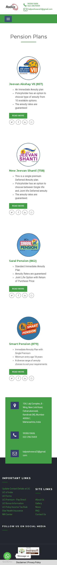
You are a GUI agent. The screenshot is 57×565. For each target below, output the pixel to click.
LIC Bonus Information (13, 503)
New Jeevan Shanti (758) (27, 170)
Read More (18, 116)
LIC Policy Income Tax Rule (15, 507)
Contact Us (40, 514)
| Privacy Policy (34, 562)
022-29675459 (34, 6)
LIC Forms (7, 496)
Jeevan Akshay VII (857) (26, 84)
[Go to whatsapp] (7, 556)
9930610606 (33, 4)
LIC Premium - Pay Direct (14, 499)
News (38, 507)
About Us (39, 499)
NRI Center (7, 514)
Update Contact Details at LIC (16, 488)
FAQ (37, 510)
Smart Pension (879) (23, 344)
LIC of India (7, 492)
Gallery (38, 503)
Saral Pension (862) (23, 261)
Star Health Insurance (12, 510)
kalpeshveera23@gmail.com (40, 9)
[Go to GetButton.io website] (7, 562)
